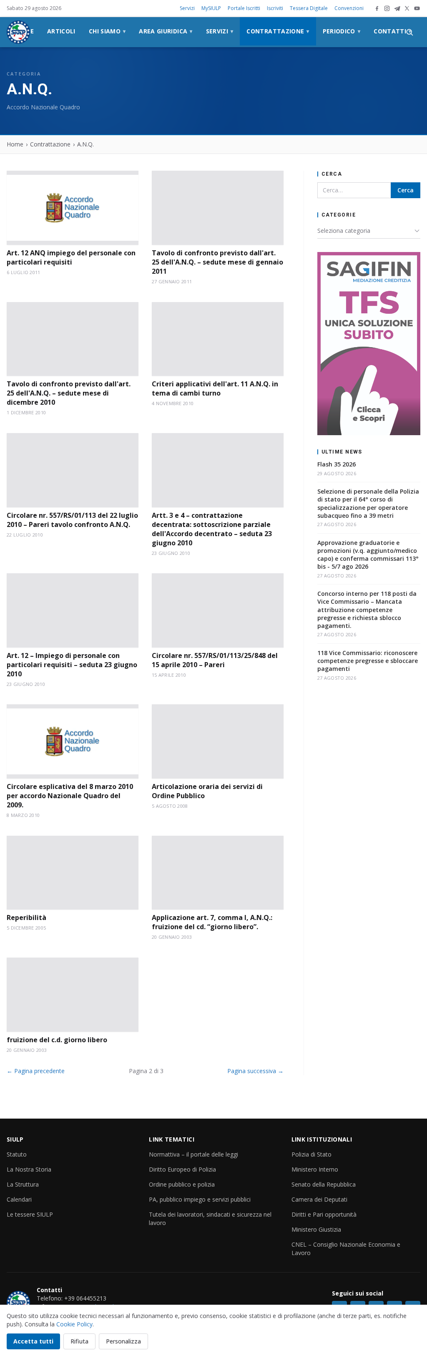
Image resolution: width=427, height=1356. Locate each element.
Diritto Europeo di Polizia (182, 1169)
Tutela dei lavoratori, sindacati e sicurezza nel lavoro (210, 1218)
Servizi (187, 8)
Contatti (392, 31)
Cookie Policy (74, 1324)
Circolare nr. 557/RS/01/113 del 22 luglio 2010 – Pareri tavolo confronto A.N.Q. (72, 520)
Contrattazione (277, 31)
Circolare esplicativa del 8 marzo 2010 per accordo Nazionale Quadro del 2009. (70, 795)
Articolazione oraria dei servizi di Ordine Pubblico (207, 791)
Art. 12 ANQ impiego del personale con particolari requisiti (71, 257)
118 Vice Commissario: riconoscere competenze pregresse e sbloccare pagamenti (367, 661)
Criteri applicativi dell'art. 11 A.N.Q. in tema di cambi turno (215, 388)
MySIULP (211, 8)
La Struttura (23, 1184)
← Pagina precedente (36, 1071)
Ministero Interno (314, 1169)
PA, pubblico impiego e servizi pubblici (200, 1199)
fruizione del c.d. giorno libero (57, 1039)
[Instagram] (387, 8)
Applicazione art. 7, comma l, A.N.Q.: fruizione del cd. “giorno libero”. (212, 922)
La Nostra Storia (29, 1169)
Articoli (61, 31)
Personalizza (123, 1341)
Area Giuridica (165, 31)
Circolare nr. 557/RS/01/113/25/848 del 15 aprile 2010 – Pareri (215, 660)
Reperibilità (26, 917)
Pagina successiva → (255, 1071)
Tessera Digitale (309, 8)
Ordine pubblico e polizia (182, 1184)
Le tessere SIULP (30, 1214)
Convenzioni (349, 8)
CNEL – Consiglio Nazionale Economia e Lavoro (345, 1248)
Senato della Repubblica (323, 1184)
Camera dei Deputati (319, 1199)
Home (15, 144)
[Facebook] (377, 8)
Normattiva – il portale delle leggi (193, 1154)
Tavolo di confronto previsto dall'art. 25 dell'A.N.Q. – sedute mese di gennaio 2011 (217, 262)
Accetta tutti (33, 1341)
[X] (407, 8)
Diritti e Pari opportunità (324, 1214)
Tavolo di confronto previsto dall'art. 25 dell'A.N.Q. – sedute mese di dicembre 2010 (69, 393)
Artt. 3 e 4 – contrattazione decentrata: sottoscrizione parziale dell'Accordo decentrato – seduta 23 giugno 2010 (212, 529)
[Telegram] (397, 8)
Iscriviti (275, 8)
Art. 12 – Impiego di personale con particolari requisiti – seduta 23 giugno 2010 (72, 664)
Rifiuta (79, 1341)
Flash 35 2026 (336, 464)
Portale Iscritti (244, 8)
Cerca (405, 190)
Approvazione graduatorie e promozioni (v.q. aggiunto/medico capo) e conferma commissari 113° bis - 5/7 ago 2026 (368, 555)
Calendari (19, 1199)
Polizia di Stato (311, 1154)
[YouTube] (417, 8)
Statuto (17, 1154)
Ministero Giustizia (316, 1229)
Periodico (342, 31)
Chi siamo (107, 31)
